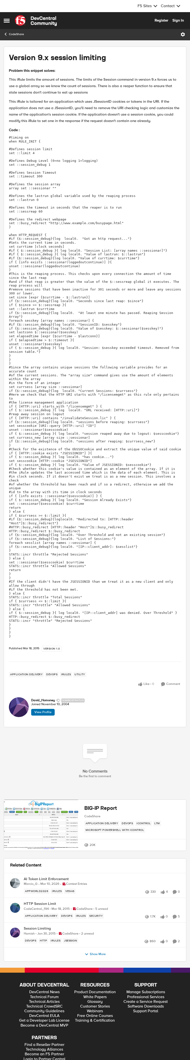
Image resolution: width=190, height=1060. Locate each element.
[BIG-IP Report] (41, 825)
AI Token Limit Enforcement (46, 879)
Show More (98, 954)
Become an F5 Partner (44, 1054)
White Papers (95, 997)
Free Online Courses (95, 1015)
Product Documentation (95, 992)
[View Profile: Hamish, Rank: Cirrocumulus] (15, 933)
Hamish (29, 934)
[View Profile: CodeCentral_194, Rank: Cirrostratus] (15, 908)
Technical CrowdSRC (44, 1006)
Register (161, 20)
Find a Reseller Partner (44, 1044)
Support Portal (145, 1011)
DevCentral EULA (44, 1015)
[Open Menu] (182, 34)
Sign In (178, 20)
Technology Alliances (44, 1049)
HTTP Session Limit (40, 904)
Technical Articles (44, 1001)
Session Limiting (37, 928)
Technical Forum (44, 997)
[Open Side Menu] (6, 20)
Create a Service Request (145, 1001)
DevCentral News (44, 992)
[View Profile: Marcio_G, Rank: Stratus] (15, 883)
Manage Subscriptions (145, 992)
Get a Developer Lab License (44, 1020)
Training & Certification (95, 1020)
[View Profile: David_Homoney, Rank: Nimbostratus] (19, 707)
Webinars (95, 1011)
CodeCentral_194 (36, 909)
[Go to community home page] (35, 20)
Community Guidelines (44, 1011)
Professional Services (145, 997)
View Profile (42, 712)
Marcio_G (31, 884)
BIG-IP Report (100, 808)
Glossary (95, 1001)
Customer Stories (95, 1006)
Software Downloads (146, 1006)
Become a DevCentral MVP (44, 1025)
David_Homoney (43, 700)
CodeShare (16, 34)
